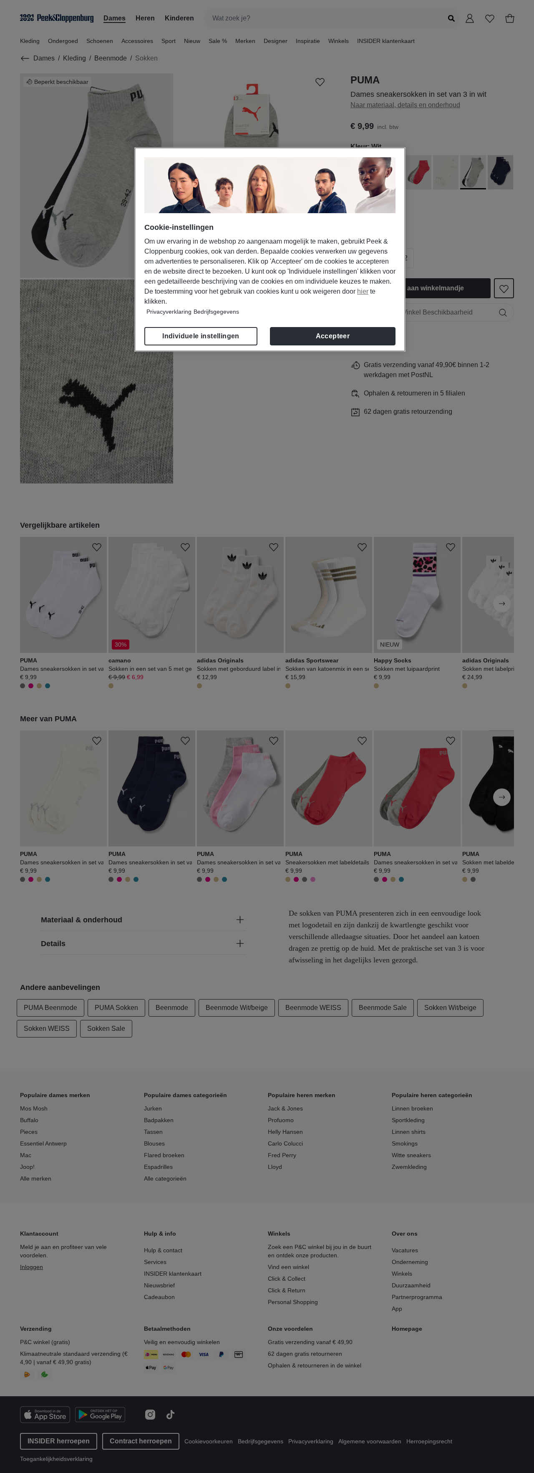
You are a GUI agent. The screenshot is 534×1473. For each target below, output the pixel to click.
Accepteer (333, 336)
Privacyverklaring (168, 311)
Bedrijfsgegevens (216, 311)
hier (362, 291)
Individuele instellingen (200, 336)
